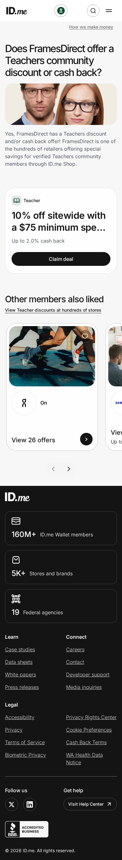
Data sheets (19, 662)
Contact (75, 662)
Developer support (87, 674)
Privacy (14, 730)
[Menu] (109, 11)
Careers (75, 649)
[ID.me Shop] (20, 10)
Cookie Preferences (89, 730)
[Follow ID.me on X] (11, 804)
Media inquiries (84, 687)
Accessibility (19, 717)
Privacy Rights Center (91, 717)
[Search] (93, 10)
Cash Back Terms (86, 742)
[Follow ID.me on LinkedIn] (29, 804)
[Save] (85, 336)
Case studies (20, 649)
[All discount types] (61, 10)
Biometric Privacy (25, 755)
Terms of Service (25, 742)
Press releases (22, 687)
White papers (20, 674)
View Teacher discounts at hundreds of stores (53, 310)
